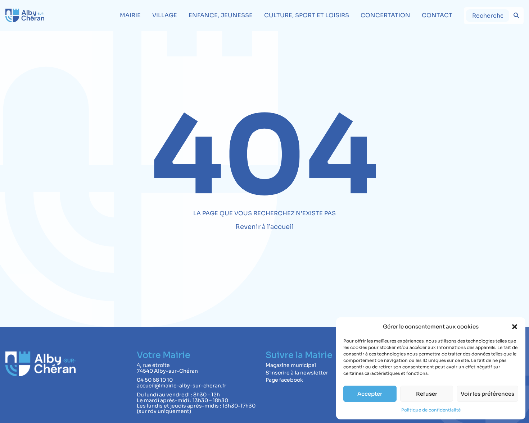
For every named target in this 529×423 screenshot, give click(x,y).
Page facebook (284, 380)
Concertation (385, 15)
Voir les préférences (487, 393)
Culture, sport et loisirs (306, 15)
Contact (437, 15)
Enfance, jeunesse (221, 15)
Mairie (130, 15)
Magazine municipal (291, 365)
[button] (514, 326)
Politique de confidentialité (431, 410)
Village (164, 15)
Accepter (369, 393)
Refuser (426, 393)
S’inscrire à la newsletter (297, 372)
